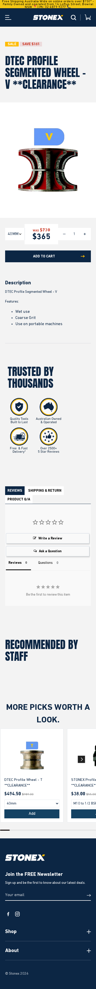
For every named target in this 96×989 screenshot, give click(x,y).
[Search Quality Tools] (73, 17)
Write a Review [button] (50, 538)
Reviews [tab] (15, 563)
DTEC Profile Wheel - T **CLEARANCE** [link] (23, 783)
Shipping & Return (44, 490)
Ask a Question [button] (50, 551)
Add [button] (32, 814)
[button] (81, 759)
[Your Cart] (88, 17)
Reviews (14, 490)
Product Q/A (18, 499)
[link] (31, 755)
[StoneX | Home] (48, 17)
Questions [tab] (45, 563)
